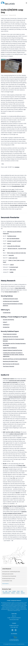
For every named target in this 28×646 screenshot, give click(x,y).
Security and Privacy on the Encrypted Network (15, 359)
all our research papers (11, 291)
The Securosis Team (14, 619)
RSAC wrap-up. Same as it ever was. (16, 253)
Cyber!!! (12, 264)
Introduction (6, 327)
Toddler (11, 272)
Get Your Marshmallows (13, 238)
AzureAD (14, 591)
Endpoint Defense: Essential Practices (12, 350)
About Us (14, 616)
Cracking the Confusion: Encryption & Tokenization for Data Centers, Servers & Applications (13, 354)
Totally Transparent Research (14, 617)
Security (18, 592)
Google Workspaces (6, 592)
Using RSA (11, 255)
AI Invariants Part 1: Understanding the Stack (11, 571)
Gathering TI (6, 324)
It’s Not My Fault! (13, 267)
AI (3, 591)
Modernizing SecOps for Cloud (8, 578)
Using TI (5, 322)
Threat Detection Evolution (10, 334)
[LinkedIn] (12, 630)
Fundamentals (6, 312)
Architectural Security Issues (10, 298)
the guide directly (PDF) (18, 186)
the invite (23, 195)
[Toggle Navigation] (26, 3)
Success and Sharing (8, 319)
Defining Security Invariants (7, 573)
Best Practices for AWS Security (11, 364)
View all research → (5, 583)
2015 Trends (13, 269)
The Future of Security (8, 366)
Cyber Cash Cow (13, 258)
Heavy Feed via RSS (20, 288)
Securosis (22, 592)
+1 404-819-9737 (14, 627)
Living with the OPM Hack (13, 246)
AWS (6, 591)
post (4, 186)
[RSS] (15, 630)
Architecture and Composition (11, 301)
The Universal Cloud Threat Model (9, 576)
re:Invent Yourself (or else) (14, 241)
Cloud (18, 591)
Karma (9, 243)
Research (13, 592)
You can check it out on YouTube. (18, 205)
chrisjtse (17, 167)
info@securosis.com (14, 625)
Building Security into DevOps (10, 336)
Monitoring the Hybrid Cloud (10, 361)
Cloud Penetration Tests (7, 580)
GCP (22, 591)
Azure (10, 591)
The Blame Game (11, 236)
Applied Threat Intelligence (10, 348)
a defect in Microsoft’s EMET (16, 434)
